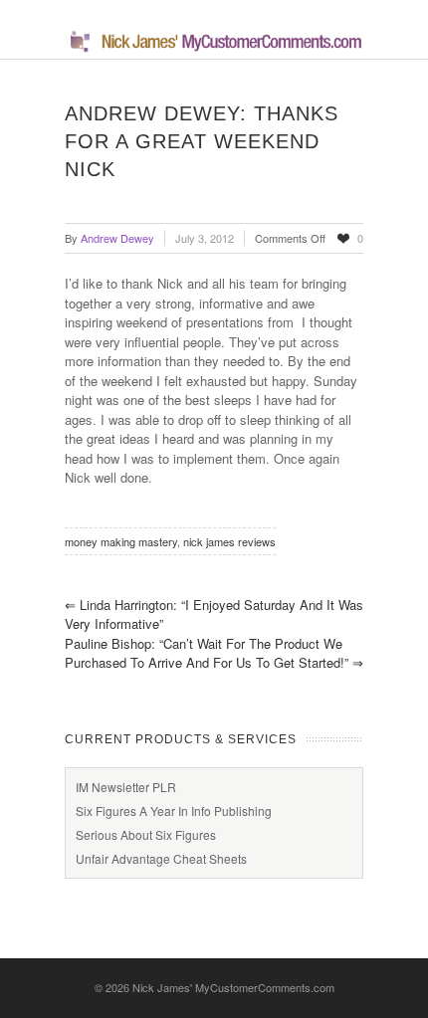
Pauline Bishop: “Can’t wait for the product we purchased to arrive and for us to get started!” (214, 653)
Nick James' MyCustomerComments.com (233, 987)
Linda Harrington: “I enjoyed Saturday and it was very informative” (214, 614)
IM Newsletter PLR (126, 786)
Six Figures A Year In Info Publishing (174, 810)
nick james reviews (229, 541)
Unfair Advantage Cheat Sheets (161, 858)
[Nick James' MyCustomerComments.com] (214, 48)
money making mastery (121, 541)
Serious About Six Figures (146, 834)
